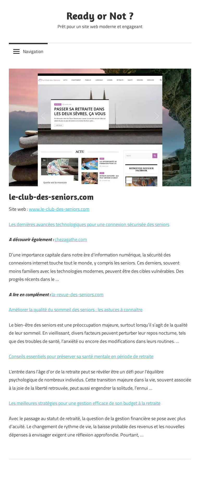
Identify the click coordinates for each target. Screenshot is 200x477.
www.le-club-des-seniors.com (59, 209)
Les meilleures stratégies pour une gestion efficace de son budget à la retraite (84, 403)
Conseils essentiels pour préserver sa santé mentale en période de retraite (81, 356)
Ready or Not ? (100, 15)
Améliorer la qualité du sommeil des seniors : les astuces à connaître (75, 309)
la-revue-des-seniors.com (77, 294)
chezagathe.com (71, 239)
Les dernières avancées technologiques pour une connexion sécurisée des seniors (89, 224)
